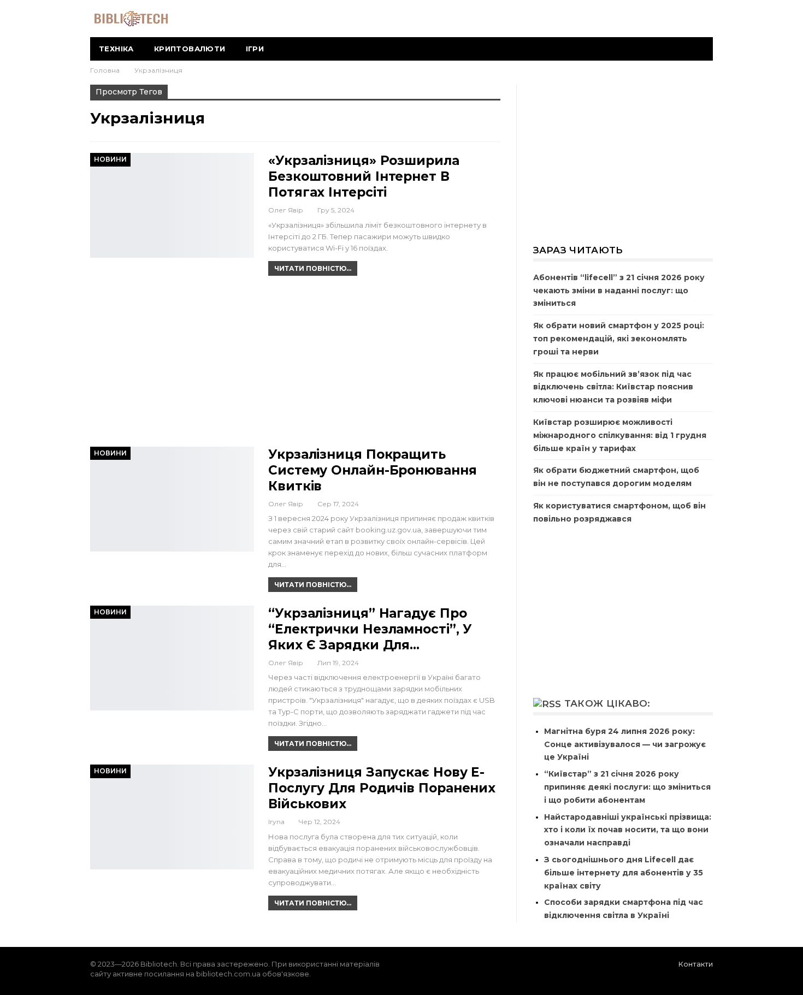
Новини (110, 159)
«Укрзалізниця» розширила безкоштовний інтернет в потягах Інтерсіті (363, 176)
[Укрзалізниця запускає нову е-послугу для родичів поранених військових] (172, 817)
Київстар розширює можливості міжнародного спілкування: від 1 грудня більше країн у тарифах (619, 435)
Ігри (255, 48)
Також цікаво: (607, 703)
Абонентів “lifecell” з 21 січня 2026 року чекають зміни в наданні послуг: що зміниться (619, 291)
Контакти (695, 964)
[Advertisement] (295, 365)
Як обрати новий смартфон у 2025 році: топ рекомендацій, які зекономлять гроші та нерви (618, 339)
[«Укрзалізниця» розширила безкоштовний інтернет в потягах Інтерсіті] (172, 205)
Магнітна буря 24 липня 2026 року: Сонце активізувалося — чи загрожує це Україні (625, 744)
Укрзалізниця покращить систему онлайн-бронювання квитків (372, 470)
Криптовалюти (190, 48)
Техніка (116, 48)
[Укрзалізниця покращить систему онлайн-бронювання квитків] (172, 499)
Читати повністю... (312, 268)
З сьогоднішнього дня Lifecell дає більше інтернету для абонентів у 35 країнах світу (623, 873)
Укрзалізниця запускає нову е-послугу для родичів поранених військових (381, 788)
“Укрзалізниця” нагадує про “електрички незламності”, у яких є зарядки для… (370, 629)
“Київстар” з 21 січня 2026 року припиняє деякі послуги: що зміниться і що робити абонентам (627, 787)
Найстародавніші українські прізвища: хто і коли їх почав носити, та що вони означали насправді (627, 830)
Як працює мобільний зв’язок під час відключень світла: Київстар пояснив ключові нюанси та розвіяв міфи (613, 387)
